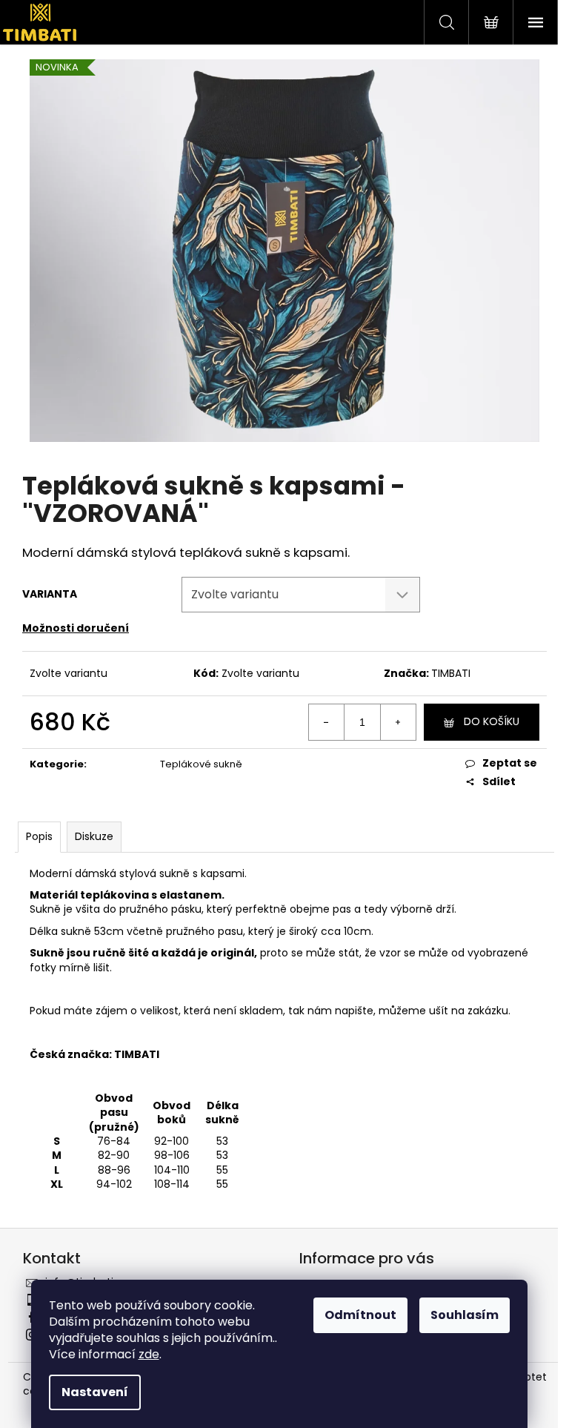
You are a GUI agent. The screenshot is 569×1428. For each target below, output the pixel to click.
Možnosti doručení (75, 628)
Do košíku (491, 721)
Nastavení (94, 1392)
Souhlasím (464, 1314)
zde (149, 1354)
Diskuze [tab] (94, 836)
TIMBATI (450, 673)
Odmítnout (360, 1314)
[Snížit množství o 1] (327, 722)
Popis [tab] (39, 836)
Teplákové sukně (201, 764)
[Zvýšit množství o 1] (398, 722)
